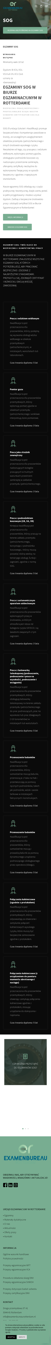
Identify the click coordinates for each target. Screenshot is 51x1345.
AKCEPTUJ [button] (11, 1337)
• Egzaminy (8, 1215)
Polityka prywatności (13, 1258)
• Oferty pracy (9, 1232)
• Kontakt (7, 1236)
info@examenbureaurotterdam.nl (19, 1316)
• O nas (6, 1223)
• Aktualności (9, 1228)
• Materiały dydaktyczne (14, 1219)
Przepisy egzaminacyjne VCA (16, 1269)
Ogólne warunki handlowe (16, 1254)
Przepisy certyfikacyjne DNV (16, 1293)
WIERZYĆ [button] (22, 1337)
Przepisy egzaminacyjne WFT (16, 1265)
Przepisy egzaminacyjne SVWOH (18, 1282)
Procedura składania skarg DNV (18, 1277)
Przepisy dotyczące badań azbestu (20, 1288)
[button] (46, 6)
